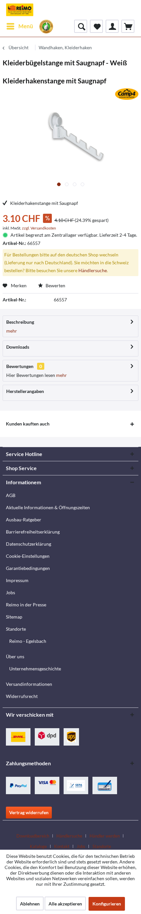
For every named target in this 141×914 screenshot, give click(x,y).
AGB (10, 495)
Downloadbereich (32, 835)
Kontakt (62, 846)
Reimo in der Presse (26, 604)
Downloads (17, 347)
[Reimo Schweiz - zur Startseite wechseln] (19, 9)
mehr (11, 331)
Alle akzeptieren (65, 903)
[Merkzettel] (96, 26)
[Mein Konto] (112, 26)
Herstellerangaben (25, 391)
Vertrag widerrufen (29, 812)
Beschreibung (20, 322)
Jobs (10, 592)
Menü (25, 26)
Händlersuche (92, 270)
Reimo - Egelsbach (27, 641)
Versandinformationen (29, 684)
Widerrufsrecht (22, 696)
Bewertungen (19, 366)
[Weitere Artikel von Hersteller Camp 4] (126, 94)
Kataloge (38, 846)
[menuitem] (19, 26)
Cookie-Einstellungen (28, 556)
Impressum (17, 580)
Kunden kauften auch (28, 423)
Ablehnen (30, 903)
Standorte (16, 629)
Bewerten (55, 285)
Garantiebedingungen (28, 568)
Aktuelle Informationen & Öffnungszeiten (48, 507)
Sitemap (14, 617)
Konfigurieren (106, 903)
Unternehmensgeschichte (35, 668)
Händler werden (105, 835)
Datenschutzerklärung (28, 544)
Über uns (15, 656)
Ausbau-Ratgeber (23, 519)
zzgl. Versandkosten (39, 228)
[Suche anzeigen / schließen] (80, 26)
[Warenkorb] (127, 26)
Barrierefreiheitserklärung (33, 531)
